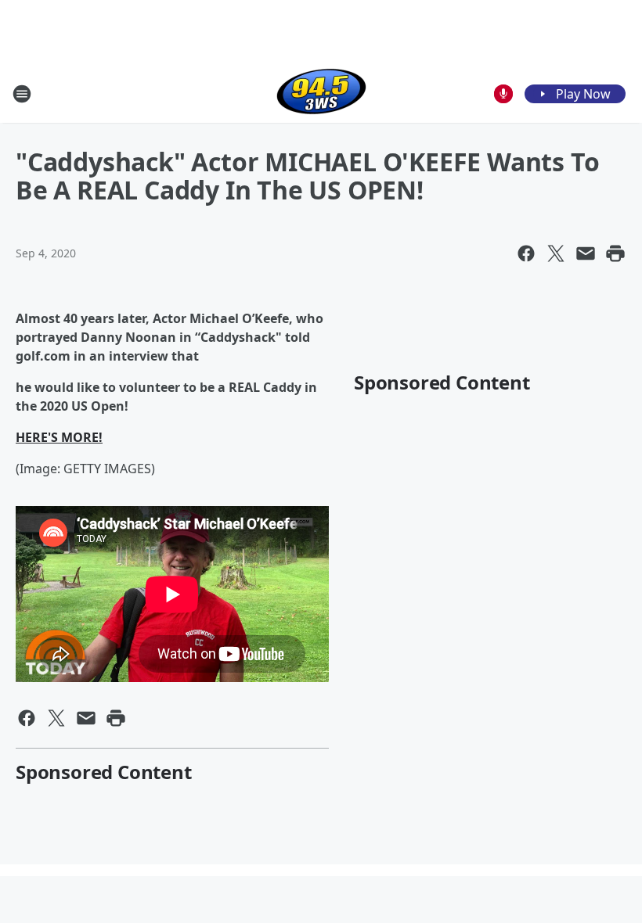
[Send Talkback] (503, 93)
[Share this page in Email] (586, 253)
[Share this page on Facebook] (526, 253)
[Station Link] (321, 93)
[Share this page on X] (556, 253)
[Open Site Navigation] (22, 93)
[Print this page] (615, 253)
